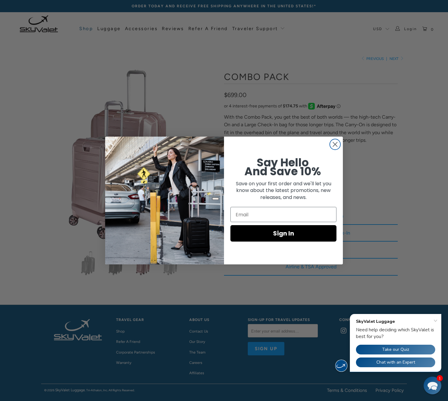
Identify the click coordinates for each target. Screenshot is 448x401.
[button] (432, 385)
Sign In (283, 233)
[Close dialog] (335, 144)
